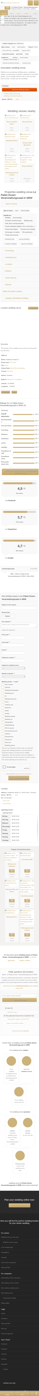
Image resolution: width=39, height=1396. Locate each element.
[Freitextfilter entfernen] (30, 3)
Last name (5, 642)
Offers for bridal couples (12, 291)
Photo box (8, 742)
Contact (14, 392)
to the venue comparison (8, 1262)
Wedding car (8, 719)
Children (7, 271)
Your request (6, 621)
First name (5, 634)
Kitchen (8, 285)
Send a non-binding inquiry (18, 778)
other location (9, 684)
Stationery (8, 707)
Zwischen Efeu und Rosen (12, 890)
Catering (7, 687)
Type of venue (11, 204)
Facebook (4, 1344)
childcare (7, 734)
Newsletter (4, 1364)
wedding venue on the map (12, 93)
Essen (6, 365)
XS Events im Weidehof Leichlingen (12, 865)
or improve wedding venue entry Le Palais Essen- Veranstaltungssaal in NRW (12, 1137)
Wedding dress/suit (10, 699)
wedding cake (9, 705)
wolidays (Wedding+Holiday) (16, 298)
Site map (3, 1328)
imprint (3, 1313)
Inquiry (35, 13)
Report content (25, 960)
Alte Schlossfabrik (27, 896)
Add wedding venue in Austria (10, 1283)
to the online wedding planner (20, 1205)
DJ (5, 696)
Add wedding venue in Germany (10, 1278)
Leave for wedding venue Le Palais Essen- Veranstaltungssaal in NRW (11, 1074)
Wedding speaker (10, 716)
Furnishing (9, 251)
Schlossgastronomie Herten (12, 174)
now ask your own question (20, 1031)
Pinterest (3, 1359)
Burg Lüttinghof (27, 166)
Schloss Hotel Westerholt (27, 144)
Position (12, 13)
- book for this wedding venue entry (20, 1167)
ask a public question (20, 1000)
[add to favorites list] (2, 17)
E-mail (4, 650)
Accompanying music (11, 731)
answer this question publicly (14, 1023)
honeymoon (8, 739)
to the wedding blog (7, 1247)
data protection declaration (23, 774)
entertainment (10, 257)
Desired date (6, 612)
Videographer (9, 722)
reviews (27, 13)
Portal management (7, 1333)
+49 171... (10, 99)
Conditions (4, 1318)
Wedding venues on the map (9, 1237)
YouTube (3, 1354)
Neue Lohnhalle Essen (12, 123)
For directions (7, 803)
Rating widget (5, 1303)
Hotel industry (10, 278)
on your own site (28, 1133)
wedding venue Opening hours (13, 96)
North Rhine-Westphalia (18, 368)
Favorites (4, 1257)
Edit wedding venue (7, 1293)
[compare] (2, 22)
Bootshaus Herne (12, 140)
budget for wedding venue (10, 665)
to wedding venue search (2, 8)
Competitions (5, 1252)
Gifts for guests (9, 728)
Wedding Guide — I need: (10, 681)
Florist (7, 702)
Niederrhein (10, 379)
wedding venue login (9, 1383)
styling (7, 710)
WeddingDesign (9, 725)
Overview (3, 13)
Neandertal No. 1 (12, 917)
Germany (10, 371)
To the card (6, 800)
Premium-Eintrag (35, 113)
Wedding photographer (12, 690)
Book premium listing (9, 1298)
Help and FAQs (5, 1267)
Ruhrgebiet (18, 379)
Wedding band (9, 693)
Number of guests (8, 673)
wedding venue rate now (21, 472)
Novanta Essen (27, 121)
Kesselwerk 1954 (27, 859)
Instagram (4, 1349)
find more (26, 1070)
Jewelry (7, 713)
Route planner (34, 308)
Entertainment (9, 736)
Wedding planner (10, 745)
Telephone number (8, 657)
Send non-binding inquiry (20, 90)
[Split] (32, 1393)
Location (8, 264)
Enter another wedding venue (10, 1288)
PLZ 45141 (13, 362)
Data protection (5, 1323)
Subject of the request (9, 605)
